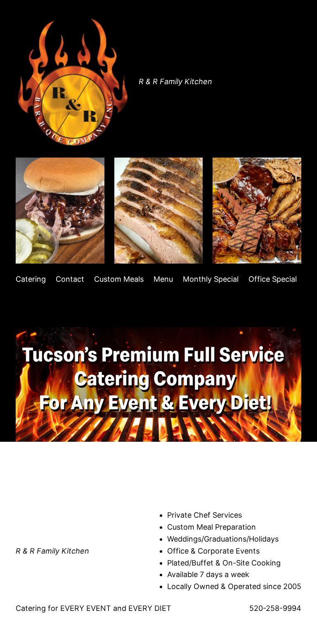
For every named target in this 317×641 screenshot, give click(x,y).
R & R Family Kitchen (175, 81)
